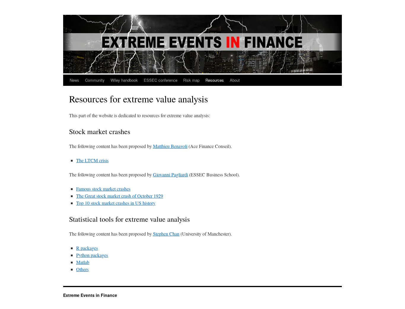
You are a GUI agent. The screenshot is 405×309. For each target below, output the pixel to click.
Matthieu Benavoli (170, 146)
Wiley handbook (124, 80)
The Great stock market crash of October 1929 (119, 196)
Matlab (82, 262)
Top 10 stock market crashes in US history (115, 203)
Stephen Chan (166, 234)
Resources (214, 80)
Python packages (92, 255)
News (74, 80)
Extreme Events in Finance (90, 295)
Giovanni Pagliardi (170, 174)
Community (95, 80)
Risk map (191, 80)
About (235, 80)
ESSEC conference (160, 80)
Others (82, 269)
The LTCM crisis (92, 160)
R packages (87, 248)
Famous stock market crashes (103, 189)
